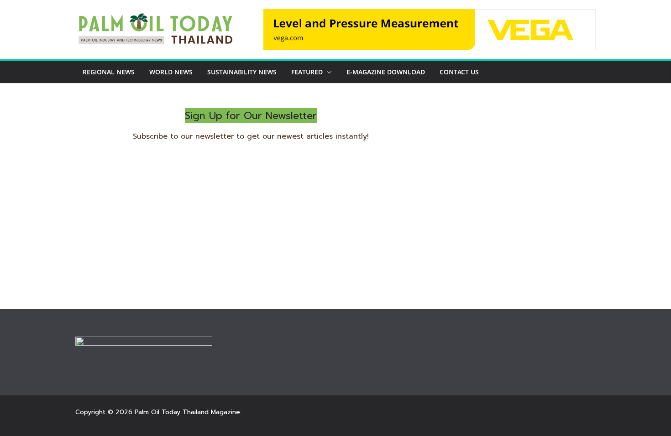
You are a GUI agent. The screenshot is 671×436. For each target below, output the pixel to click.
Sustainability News (242, 71)
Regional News (109, 71)
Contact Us (459, 71)
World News (171, 71)
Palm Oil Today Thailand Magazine (187, 412)
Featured (307, 71)
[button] (327, 72)
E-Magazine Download (385, 71)
